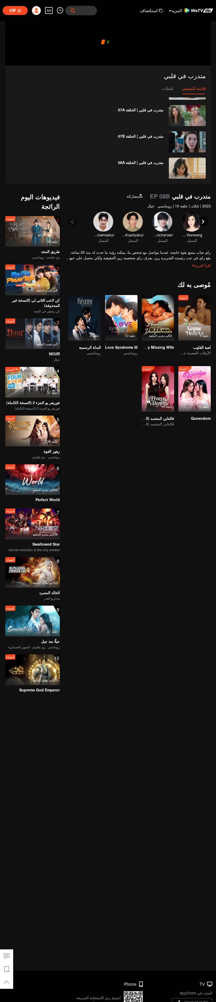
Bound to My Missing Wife (150, 347)
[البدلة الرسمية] (84, 318)
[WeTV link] (198, 10)
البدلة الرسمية (90, 347)
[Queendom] (194, 389)
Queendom (201, 418)
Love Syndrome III (121, 347)
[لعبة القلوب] (194, 318)
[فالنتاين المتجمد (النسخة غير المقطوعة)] (158, 389)
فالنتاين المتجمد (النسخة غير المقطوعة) (144, 418)
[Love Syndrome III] (121, 318)
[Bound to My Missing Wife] (158, 318)
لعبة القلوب (202, 347)
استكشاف (149, 10)
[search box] (73, 10)
